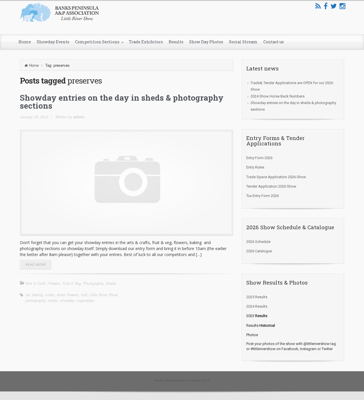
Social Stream (243, 41)
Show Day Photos (206, 41)
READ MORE (35, 264)
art (28, 294)
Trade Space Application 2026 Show (276, 177)
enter (61, 294)
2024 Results (256, 306)
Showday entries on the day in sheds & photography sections (122, 101)
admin (78, 116)
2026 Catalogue (259, 251)
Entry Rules (255, 167)
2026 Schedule (258, 241)
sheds (53, 300)
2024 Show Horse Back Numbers (278, 96)
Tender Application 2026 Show (271, 186)
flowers (73, 294)
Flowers (53, 283)
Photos (252, 335)
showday (67, 300)
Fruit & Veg (72, 283)
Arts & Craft (35, 283)
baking (37, 294)
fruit (84, 294)
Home (24, 41)
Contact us (273, 41)
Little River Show (103, 294)
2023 (250, 316)
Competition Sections (97, 41)
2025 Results (256, 297)
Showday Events (53, 41)
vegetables (85, 300)
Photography (93, 283)
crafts (50, 294)
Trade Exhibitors (146, 41)
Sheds (111, 283)
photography (36, 300)
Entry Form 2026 (259, 158)
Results (176, 41)
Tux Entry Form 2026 (262, 196)
